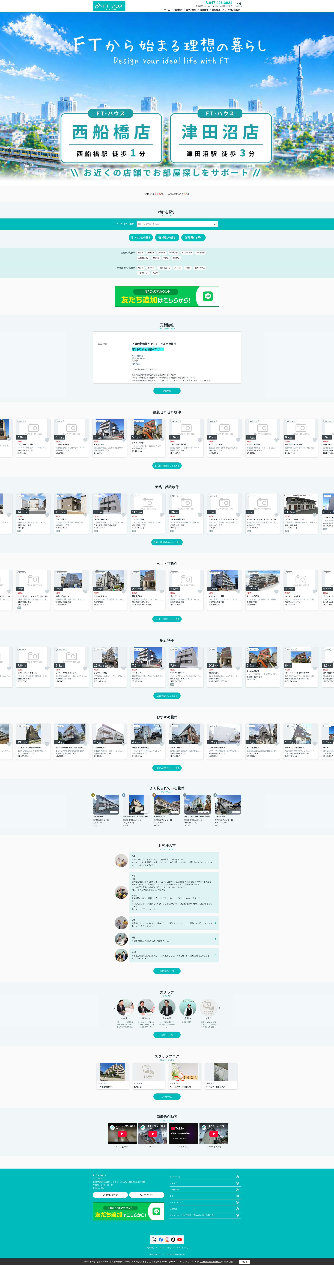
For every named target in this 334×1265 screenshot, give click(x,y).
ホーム (167, 10)
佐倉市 (155, 273)
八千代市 (177, 268)
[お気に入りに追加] (9, 439)
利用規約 (150, 1248)
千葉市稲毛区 (143, 273)
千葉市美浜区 (200, 268)
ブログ (172, 1196)
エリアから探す (142, 237)
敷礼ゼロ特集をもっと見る (167, 466)
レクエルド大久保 (214, 1147)
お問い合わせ (234, 10)
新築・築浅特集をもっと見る (167, 542)
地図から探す (195, 237)
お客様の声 (174, 1189)
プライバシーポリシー (166, 1248)
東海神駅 (176, 258)
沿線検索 (178, 10)
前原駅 (166, 258)
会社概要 (204, 10)
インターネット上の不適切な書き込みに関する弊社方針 (192, 1215)
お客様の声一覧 (167, 971)
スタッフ (173, 1183)
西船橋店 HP (218, 10)
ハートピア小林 (122, 1147)
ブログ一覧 (167, 1097)
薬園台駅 (161, 253)
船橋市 (140, 268)
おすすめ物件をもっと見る (167, 768)
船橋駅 (140, 253)
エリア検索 (191, 10)
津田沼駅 (150, 253)
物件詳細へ (136, 364)
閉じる (244, 1262)
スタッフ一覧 (167, 1035)
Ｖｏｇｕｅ (183, 1147)
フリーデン (152, 1147)
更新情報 (167, 391)
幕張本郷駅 (200, 253)
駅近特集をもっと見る (167, 696)
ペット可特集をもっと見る (167, 619)
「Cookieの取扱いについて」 (210, 1262)
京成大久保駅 (187, 253)
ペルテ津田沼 (137, 356)
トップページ (175, 1177)
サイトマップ (183, 1248)
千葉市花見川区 (164, 268)
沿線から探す (169, 237)
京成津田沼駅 (143, 258)
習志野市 (150, 268)
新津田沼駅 (173, 253)
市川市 (187, 268)
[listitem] (110, 438)
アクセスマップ (176, 1202)
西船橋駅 (156, 258)
